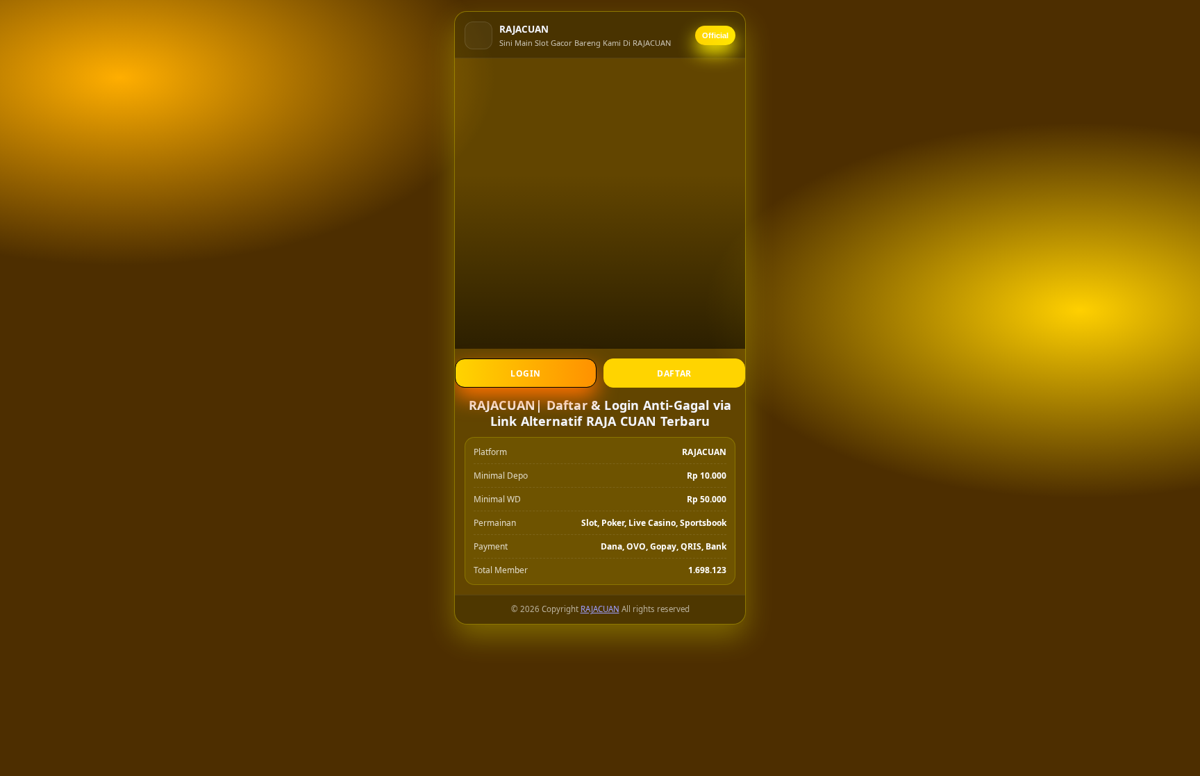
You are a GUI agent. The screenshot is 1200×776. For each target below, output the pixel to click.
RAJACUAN (600, 609)
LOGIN (525, 373)
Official (715, 35)
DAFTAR (674, 373)
